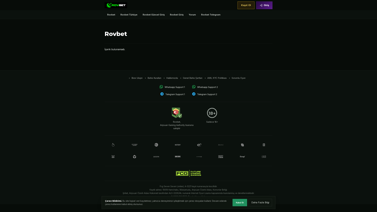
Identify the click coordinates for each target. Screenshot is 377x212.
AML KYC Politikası (217, 78)
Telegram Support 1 (175, 94)
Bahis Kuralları (154, 78)
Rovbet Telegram (210, 14)
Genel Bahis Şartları (192, 78)
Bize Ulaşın (137, 78)
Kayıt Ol (246, 5)
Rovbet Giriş (176, 14)
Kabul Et (240, 203)
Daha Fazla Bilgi (260, 202)
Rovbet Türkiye (128, 14)
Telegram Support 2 (207, 94)
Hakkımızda (172, 78)
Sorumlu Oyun (238, 78)
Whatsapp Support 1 (175, 87)
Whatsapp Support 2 (207, 87)
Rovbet (111, 14)
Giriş (266, 5)
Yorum (192, 14)
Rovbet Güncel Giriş (154, 14)
